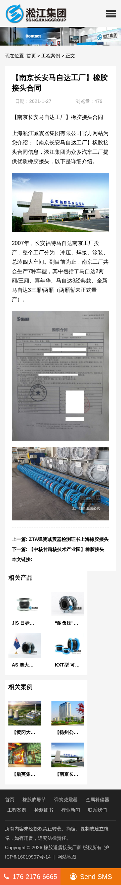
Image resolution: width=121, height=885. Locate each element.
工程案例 (50, 55)
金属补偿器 (97, 799)
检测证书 (43, 810)
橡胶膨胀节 (34, 799)
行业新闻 (70, 810)
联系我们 (97, 810)
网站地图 (66, 857)
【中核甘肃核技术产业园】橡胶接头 (66, 549)
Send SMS (96, 876)
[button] (111, 13)
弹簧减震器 (66, 799)
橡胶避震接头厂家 (62, 847)
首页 (31, 55)
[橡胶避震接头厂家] (33, 13)
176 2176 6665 (34, 876)
